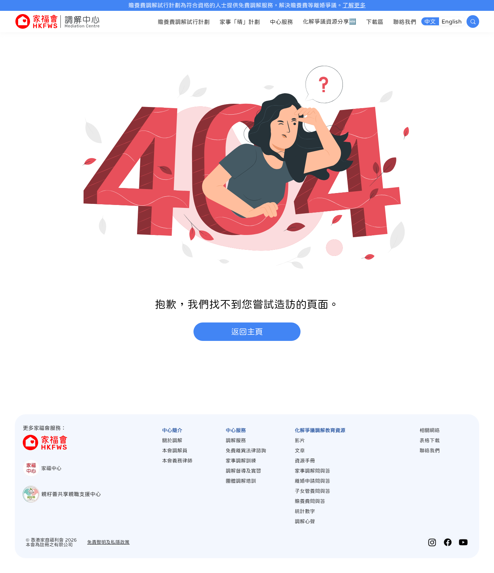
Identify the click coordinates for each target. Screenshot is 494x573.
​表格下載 (430, 440)
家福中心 (51, 468)
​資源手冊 (305, 460)
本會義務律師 (177, 460)
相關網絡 (430, 430)
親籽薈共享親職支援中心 (71, 494)
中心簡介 (172, 430)
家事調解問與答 (312, 470)
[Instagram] (432, 542)
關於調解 (172, 440)
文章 (300, 450)
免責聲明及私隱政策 (108, 542)
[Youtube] (463, 542)
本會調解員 (174, 450)
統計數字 (305, 511)
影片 (300, 440)
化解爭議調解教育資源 (320, 430)
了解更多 (354, 5)
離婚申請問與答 (312, 480)
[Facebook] (448, 542)
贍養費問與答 (310, 501)
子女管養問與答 (312, 490)
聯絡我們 (430, 450)
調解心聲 (305, 521)
